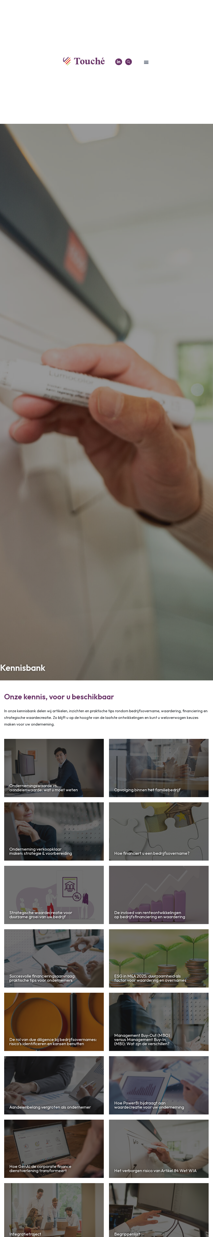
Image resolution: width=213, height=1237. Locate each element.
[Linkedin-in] (118, 61)
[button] (146, 62)
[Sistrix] (128, 61)
